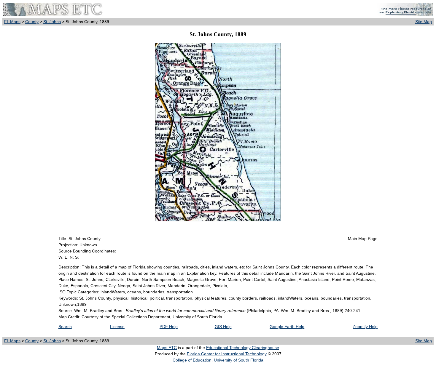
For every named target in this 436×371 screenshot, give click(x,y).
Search (65, 326)
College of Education (192, 360)
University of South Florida (238, 360)
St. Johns (52, 21)
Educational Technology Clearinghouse (242, 347)
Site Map (423, 21)
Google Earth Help (287, 326)
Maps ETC (167, 347)
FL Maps (12, 21)
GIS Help (223, 326)
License (117, 326)
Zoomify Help (365, 326)
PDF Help (169, 326)
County (32, 21)
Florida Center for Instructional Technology (227, 353)
